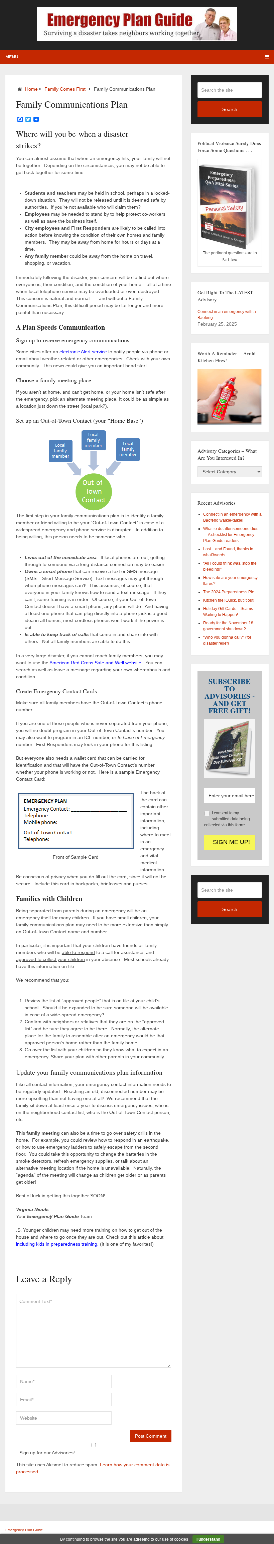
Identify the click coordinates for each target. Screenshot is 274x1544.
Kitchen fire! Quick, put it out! (228, 600)
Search (229, 109)
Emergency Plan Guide (24, 1530)
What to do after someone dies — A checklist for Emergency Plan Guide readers (230, 534)
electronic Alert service (83, 351)
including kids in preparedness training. (57, 1244)
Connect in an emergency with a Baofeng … (226, 314)
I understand (208, 1539)
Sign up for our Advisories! (47, 1452)
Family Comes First (65, 89)
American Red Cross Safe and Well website (95, 662)
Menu (11, 56)
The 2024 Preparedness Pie (228, 592)
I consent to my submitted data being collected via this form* (227, 819)
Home (31, 89)
